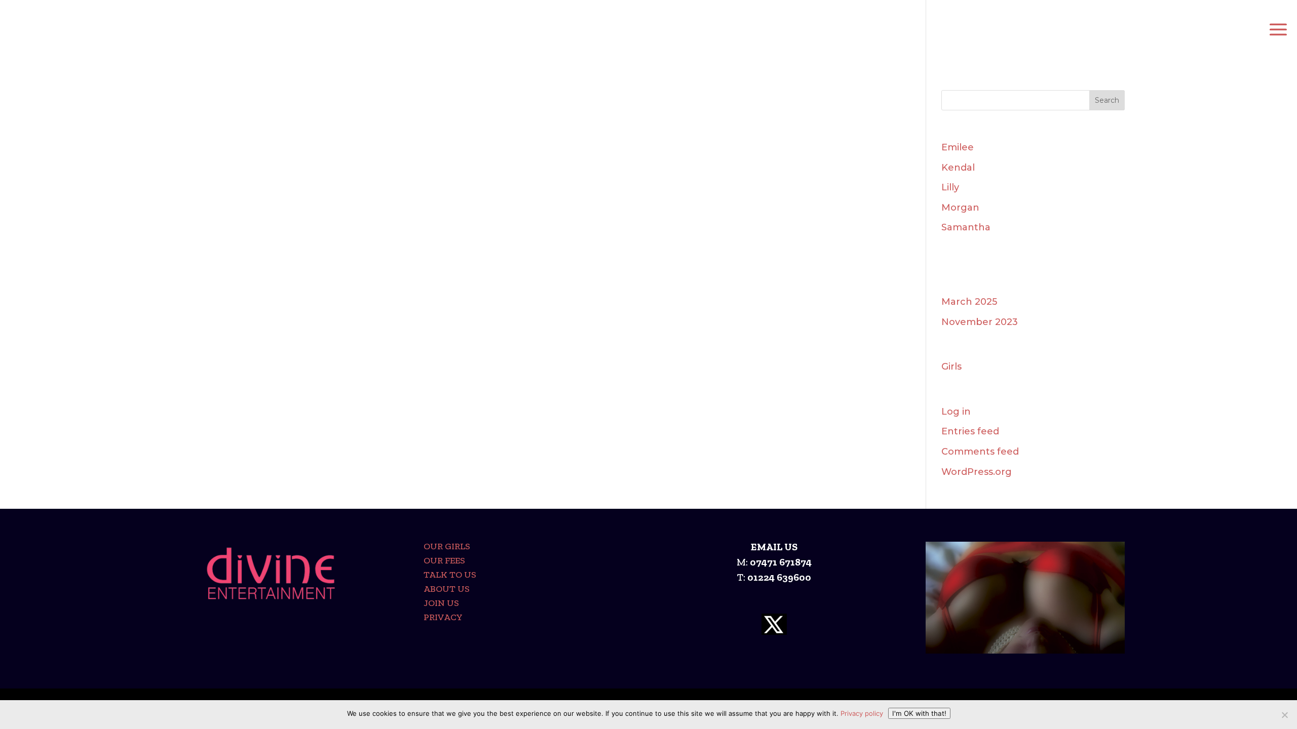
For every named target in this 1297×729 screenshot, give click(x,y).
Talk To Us (450, 574)
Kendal (958, 167)
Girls (951, 366)
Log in (956, 411)
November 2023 (979, 322)
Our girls (447, 546)
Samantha (965, 227)
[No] (1284, 715)
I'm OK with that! (919, 713)
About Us (447, 588)
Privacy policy (862, 713)
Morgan (960, 207)
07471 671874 (781, 562)
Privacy (443, 617)
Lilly (950, 187)
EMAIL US (774, 547)
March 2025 (969, 301)
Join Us (441, 603)
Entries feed (970, 431)
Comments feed (980, 451)
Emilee (957, 147)
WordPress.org (976, 471)
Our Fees (444, 560)
